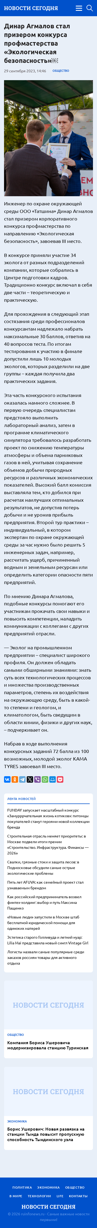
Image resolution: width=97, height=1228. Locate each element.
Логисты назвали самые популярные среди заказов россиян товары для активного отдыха (45, 957)
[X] (30, 779)
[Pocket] (60, 779)
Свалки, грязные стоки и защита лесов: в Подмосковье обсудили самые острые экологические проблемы (43, 867)
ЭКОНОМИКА (17, 1121)
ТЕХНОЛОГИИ (39, 1196)
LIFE (60, 1196)
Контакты (78, 1196)
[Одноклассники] (15, 779)
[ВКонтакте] (7, 779)
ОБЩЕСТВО (61, 71)
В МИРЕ (15, 1196)
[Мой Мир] (52, 779)
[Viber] (37, 779)
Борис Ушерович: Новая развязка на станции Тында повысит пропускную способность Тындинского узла (46, 1134)
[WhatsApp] (45, 779)
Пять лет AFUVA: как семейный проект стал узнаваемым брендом (45, 885)
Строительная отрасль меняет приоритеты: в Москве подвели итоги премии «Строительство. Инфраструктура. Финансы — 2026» (48, 844)
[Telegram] (22, 779)
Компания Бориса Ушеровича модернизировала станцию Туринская (47, 1045)
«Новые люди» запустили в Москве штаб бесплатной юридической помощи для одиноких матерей (43, 922)
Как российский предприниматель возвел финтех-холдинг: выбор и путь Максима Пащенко (44, 902)
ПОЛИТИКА (22, 1187)
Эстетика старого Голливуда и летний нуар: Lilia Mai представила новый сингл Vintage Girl (47, 940)
